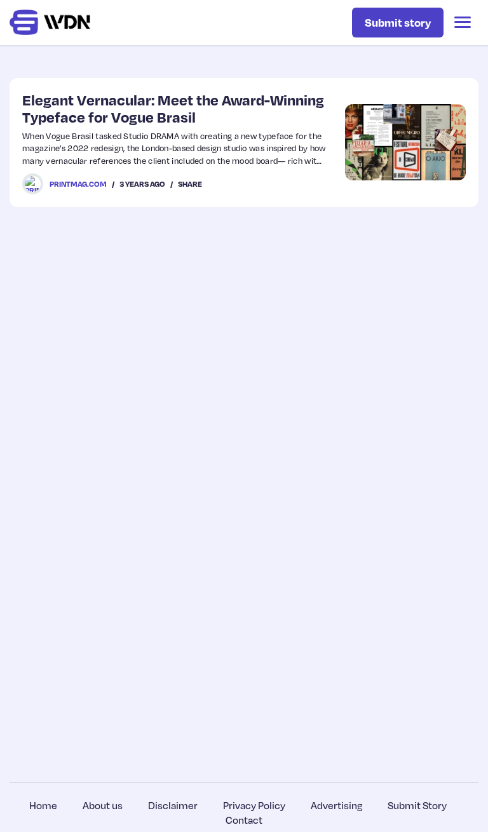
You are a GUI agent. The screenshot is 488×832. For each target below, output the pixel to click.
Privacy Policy (254, 805)
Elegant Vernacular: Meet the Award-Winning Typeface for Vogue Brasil (173, 108)
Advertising (336, 805)
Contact (244, 820)
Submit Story (417, 805)
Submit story (398, 22)
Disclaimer (173, 805)
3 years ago (142, 184)
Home (43, 805)
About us (103, 805)
